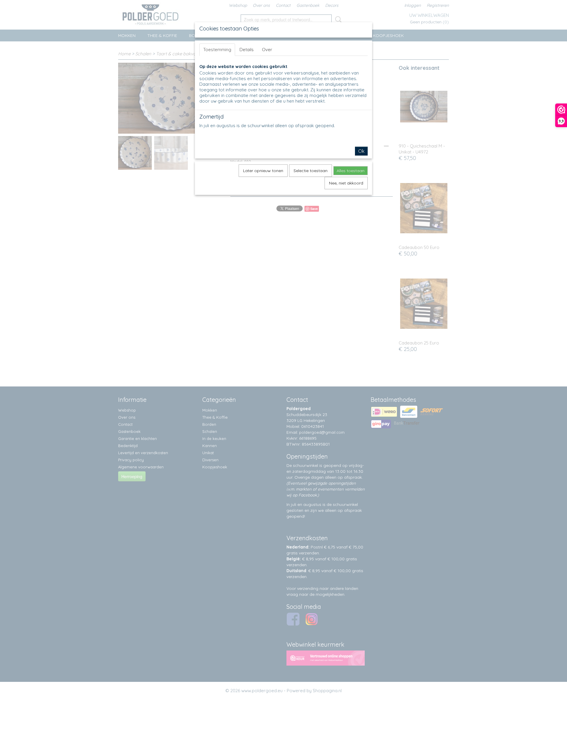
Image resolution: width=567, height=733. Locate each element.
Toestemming (217, 49)
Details (246, 49)
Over (267, 49)
